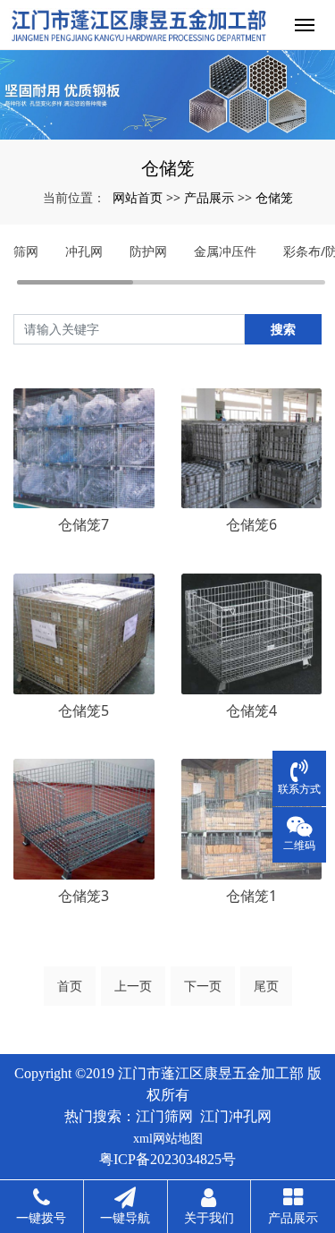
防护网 (148, 250)
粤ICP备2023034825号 (167, 1159)
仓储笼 (274, 197)
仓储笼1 (251, 896)
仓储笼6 (251, 524)
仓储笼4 (251, 710)
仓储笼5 (83, 710)
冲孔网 (84, 250)
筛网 (25, 250)
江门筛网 (164, 1116)
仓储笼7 (83, 524)
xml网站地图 (168, 1138)
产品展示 (209, 197)
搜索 (283, 328)
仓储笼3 (83, 896)
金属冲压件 (225, 250)
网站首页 (138, 197)
